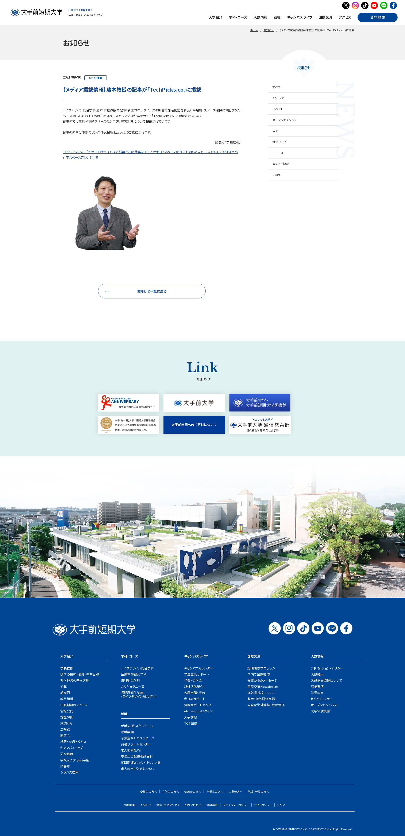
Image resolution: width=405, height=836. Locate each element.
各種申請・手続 (194, 692)
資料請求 (212, 805)
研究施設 (66, 754)
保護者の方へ (192, 792)
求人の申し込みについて (138, 768)
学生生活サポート (196, 674)
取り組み (66, 723)
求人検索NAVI (131, 750)
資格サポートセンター (136, 744)
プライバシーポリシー (236, 805)
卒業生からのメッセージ (137, 738)
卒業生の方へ (214, 792)
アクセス (345, 17)
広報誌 (65, 729)
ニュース (278, 153)
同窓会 (65, 735)
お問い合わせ (193, 805)
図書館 (65, 766)
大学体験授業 (320, 711)
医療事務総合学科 (134, 674)
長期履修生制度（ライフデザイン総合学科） (139, 694)
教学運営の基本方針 (74, 680)
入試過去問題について (326, 680)
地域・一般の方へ (258, 792)
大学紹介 (215, 17)
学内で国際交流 (258, 674)
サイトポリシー (263, 805)
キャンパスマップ (71, 747)
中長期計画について (74, 705)
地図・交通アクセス (73, 741)
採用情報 (129, 805)
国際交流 (325, 17)
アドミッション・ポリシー (327, 668)
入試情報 (260, 17)
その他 (277, 175)
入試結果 (317, 674)
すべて (277, 87)
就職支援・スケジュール (137, 726)
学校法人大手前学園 (74, 760)
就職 (277, 17)
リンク (281, 805)
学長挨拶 (66, 668)
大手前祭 (190, 717)
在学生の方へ (170, 792)
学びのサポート (194, 698)
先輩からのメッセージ (262, 680)
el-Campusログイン (198, 711)
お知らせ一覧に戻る (152, 291)
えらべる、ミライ (321, 698)
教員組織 (66, 698)
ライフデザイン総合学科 (137, 668)
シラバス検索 (69, 772)
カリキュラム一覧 (132, 686)
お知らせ (278, 98)
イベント (278, 109)
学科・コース (238, 17)
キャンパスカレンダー (198, 668)
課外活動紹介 (194, 686)
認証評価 (66, 717)
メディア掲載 (281, 164)
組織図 (65, 692)
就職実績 (127, 732)
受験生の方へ (148, 792)
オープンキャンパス (285, 120)
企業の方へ (235, 792)
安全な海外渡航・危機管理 (266, 705)
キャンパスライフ (299, 17)
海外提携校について (261, 692)
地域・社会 (279, 142)
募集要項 (317, 686)
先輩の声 (317, 692)
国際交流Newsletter (262, 686)
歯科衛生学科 (130, 680)
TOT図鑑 (190, 723)
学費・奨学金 (193, 680)
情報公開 (66, 711)
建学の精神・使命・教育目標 (79, 674)
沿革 (63, 686)
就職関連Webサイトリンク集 (141, 762)
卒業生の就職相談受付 (137, 756)
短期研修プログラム (261, 668)
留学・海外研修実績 (261, 698)
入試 (276, 131)
